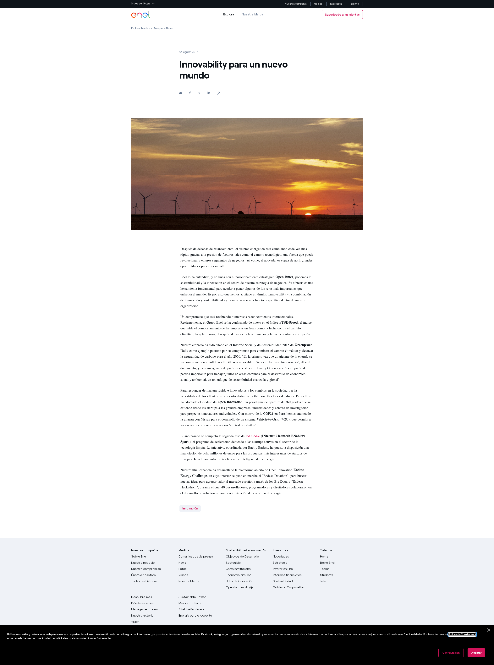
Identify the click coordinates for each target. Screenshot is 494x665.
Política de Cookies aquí (462, 634)
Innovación (190, 508)
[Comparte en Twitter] (199, 93)
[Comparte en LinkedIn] (208, 92)
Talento (354, 3)
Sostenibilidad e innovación (246, 550)
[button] (143, 4)
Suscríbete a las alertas (342, 14)
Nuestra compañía (296, 3)
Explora (228, 17)
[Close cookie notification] (488, 630)
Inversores (336, 3)
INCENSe (253, 435)
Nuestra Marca (252, 14)
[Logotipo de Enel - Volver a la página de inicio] (141, 14)
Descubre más (141, 597)
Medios (318, 3)
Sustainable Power (192, 597)
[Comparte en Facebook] (189, 92)
